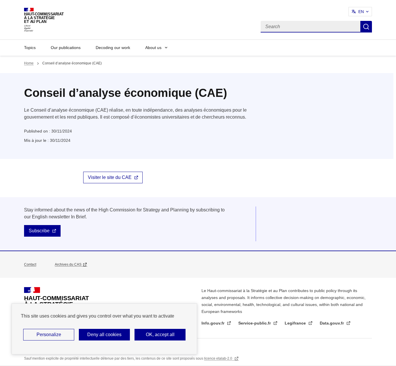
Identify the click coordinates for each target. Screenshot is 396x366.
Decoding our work (113, 47)
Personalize (49, 334)
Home (29, 63)
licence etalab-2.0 (218, 358)
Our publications (66, 47)
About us (153, 47)
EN (361, 11)
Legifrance (296, 323)
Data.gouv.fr (332, 323)
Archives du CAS (68, 264)
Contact (30, 264)
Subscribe (39, 230)
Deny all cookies (104, 334)
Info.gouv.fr (213, 323)
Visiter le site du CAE (110, 177)
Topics (30, 47)
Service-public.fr (255, 323)
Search (366, 26)
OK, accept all (160, 334)
